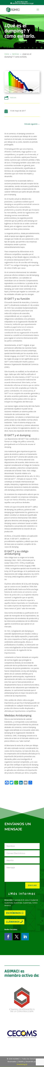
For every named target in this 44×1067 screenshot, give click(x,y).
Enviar (32, 885)
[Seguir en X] (16, 936)
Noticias (13, 97)
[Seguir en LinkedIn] (25, 936)
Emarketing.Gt (22, 1064)
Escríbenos (13, 912)
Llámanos (13, 921)
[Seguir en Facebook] (8, 936)
